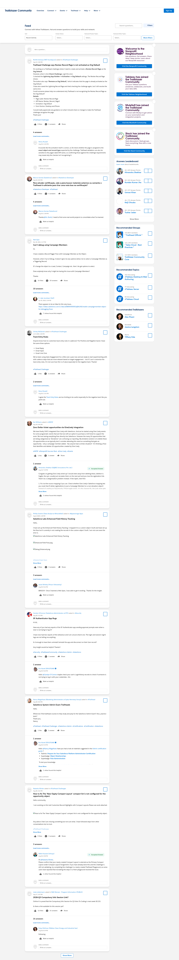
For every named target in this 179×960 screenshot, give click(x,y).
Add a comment (44, 166)
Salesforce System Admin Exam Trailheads (51, 705)
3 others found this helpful (52, 495)
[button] (134, 66)
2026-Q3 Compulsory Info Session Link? (50, 897)
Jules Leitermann (39, 892)
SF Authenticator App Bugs (45, 618)
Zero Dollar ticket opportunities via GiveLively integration (58, 427)
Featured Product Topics (91, 34)
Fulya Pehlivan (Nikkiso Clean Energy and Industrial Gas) (58, 928)
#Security (78, 613)
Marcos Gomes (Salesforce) (42, 178)
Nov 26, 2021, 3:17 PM (39, 242)
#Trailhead (53, 189)
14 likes (40, 280)
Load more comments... (41, 136)
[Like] (35, 280)
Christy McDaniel (39, 332)
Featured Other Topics (119, 34)
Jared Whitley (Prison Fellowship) (50, 585)
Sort (26, 34)
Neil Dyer (36, 240)
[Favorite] (105, 61)
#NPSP (50, 422)
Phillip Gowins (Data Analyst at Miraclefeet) (48, 514)
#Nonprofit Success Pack (48, 451)
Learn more (120, 164)
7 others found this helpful (52, 313)
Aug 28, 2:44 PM (37, 791)
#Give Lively (62, 451)
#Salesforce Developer (66, 178)
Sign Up (169, 11)
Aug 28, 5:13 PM (37, 615)
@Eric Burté (48, 217)
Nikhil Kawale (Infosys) (46, 854)
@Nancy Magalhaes (50, 749)
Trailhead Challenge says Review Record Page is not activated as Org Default (66, 65)
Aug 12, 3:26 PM (37, 62)
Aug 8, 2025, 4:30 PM (39, 516)
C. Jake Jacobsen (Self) (46, 298)
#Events (70, 451)
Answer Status (59, 34)
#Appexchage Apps (76, 514)
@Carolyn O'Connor (50, 675)
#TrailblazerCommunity (49, 652)
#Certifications (78, 726)
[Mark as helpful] (40, 313)
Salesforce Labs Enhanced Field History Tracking (54, 519)
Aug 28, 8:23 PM (37, 702)
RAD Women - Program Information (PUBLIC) (67, 892)
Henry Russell (43, 142)
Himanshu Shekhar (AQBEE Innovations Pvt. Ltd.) (55, 468)
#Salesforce (77, 652)
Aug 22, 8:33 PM (37, 180)
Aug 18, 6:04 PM (37, 424)
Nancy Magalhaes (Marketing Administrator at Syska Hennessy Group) (57, 699)
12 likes (40, 911)
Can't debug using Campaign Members (50, 245)
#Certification (89, 726)
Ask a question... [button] (40, 49)
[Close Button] (154, 45)
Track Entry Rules (40, 337)
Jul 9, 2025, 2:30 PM (39, 334)
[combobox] (38, 36)
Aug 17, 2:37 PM (37, 894)
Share (61, 124)
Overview (40, 11)
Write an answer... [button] (46, 169)
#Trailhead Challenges (70, 60)
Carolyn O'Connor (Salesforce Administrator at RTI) (50, 613)
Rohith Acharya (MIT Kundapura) (44, 60)
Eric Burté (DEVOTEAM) (46, 668)
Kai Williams (37, 422)
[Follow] (146, 171)
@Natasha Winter (47, 860)
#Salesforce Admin (65, 652)
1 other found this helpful (52, 770)
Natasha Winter (38, 788)
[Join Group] (150, 233)
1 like (40, 374)
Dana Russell (43, 391)
